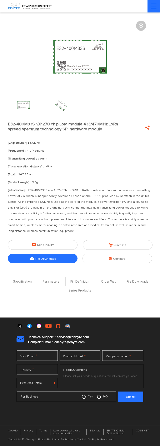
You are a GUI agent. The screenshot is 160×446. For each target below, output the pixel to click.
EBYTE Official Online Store (115, 432)
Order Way (108, 281)
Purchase (117, 245)
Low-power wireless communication (66, 432)
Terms (43, 430)
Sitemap (95, 430)
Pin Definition (79, 281)
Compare (117, 258)
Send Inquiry (43, 244)
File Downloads (43, 258)
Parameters (51, 281)
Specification (22, 281)
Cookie (13, 430)
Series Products (80, 290)
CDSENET (142, 430)
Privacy (28, 430)
